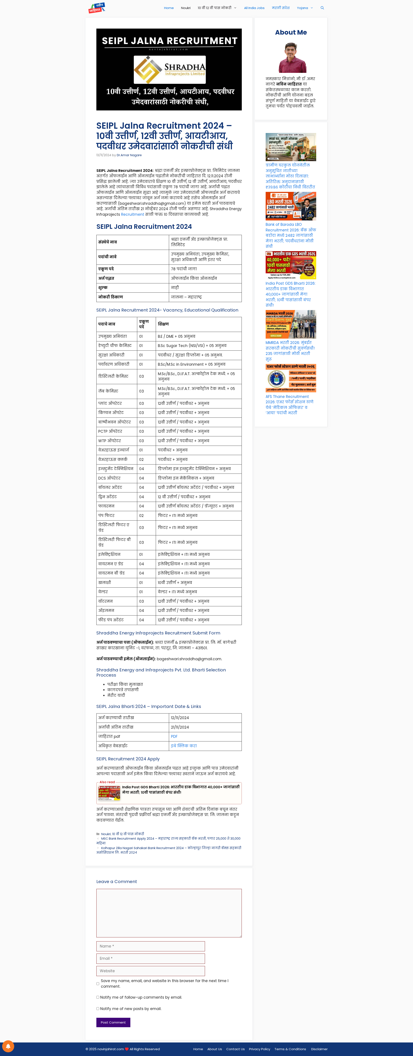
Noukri (186, 8)
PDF (174, 736)
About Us (214, 1049)
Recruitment (133, 214)
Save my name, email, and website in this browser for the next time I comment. (164, 983)
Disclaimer (319, 1049)
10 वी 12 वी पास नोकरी (214, 8)
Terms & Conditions (290, 1049)
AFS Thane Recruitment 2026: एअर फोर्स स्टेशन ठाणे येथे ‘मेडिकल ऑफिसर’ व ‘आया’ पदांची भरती (289, 405)
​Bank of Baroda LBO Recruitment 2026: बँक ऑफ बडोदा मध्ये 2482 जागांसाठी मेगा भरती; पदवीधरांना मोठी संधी (291, 235)
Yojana (302, 8)
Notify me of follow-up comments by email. (141, 997)
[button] (322, 8)
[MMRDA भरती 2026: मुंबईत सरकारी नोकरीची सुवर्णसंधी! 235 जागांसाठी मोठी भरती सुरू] (291, 325)
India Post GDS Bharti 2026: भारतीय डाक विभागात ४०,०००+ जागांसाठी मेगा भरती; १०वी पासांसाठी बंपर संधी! (290, 294)
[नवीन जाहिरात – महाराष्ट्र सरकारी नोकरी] (97, 8)
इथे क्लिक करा (184, 746)
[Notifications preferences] (8, 1046)
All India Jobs (254, 8)
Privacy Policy (259, 1049)
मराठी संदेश (281, 8)
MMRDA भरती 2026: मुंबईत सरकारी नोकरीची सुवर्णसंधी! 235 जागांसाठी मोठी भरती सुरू (290, 351)
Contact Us (235, 1049)
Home (169, 8)
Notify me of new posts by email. (130, 1008)
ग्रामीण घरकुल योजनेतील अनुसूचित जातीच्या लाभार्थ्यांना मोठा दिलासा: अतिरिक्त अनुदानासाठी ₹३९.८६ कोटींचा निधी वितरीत (290, 176)
